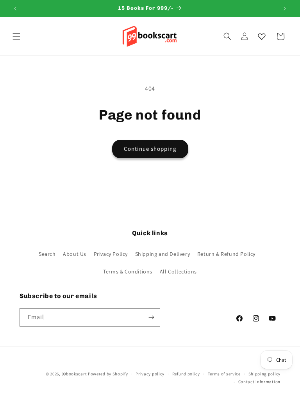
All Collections (178, 271)
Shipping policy (264, 374)
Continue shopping (150, 148)
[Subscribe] (151, 317)
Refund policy (186, 374)
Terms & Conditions (127, 271)
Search (47, 253)
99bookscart (74, 374)
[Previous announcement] (15, 8)
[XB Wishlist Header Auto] (261, 36)
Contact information (259, 381)
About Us (74, 253)
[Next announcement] (284, 8)
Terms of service (224, 374)
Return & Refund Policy (226, 253)
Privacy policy (150, 374)
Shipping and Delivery (162, 253)
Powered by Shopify (108, 374)
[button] (16, 36)
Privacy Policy (111, 253)
